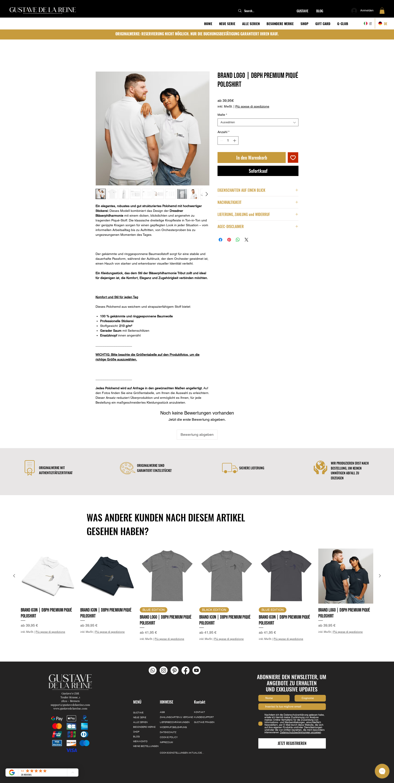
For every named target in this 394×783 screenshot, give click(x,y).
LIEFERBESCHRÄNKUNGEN (174, 701)
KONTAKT (199, 691)
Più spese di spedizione (252, 107)
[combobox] (258, 123)
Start (99, 56)
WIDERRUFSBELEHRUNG (173, 706)
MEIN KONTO (140, 721)
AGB (162, 691)
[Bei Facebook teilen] (220, 240)
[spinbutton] (228, 141)
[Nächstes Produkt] (380, 555)
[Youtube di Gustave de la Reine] (196, 650)
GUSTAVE (138, 692)
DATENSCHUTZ (168, 711)
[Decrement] (221, 141)
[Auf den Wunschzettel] (293, 158)
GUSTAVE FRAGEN (204, 701)
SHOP (136, 711)
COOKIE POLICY (169, 716)
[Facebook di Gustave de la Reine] (185, 650)
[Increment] (235, 141)
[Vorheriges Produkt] (14, 555)
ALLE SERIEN (140, 701)
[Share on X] (246, 240)
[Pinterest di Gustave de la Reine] (175, 650)
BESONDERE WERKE (144, 706)
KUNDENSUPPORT (204, 696)
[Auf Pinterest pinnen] (229, 240)
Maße (222, 115)
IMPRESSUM (166, 721)
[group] (197, 580)
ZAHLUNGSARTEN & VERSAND (175, 696)
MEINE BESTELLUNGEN (144, 725)
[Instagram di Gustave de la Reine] (164, 650)
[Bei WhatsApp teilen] (238, 240)
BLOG (136, 716)
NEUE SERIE (139, 697)
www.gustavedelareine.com (70, 688)
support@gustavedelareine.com (70, 684)
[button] (382, 11)
